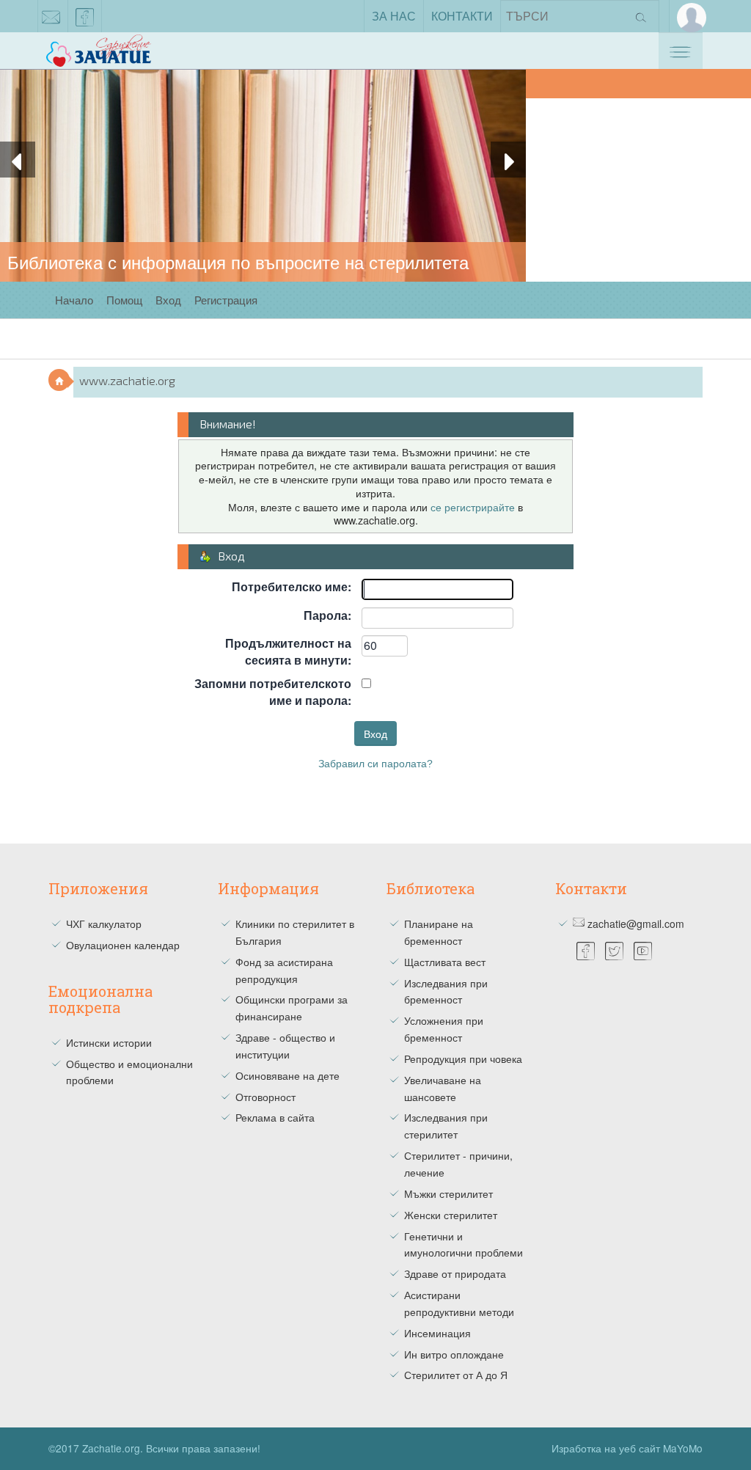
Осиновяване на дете (287, 1075)
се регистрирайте (473, 506)
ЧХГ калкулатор (104, 923)
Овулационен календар (123, 944)
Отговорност (265, 1096)
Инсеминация (437, 1332)
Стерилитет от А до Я (456, 1374)
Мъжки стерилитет (448, 1193)
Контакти (462, 15)
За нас (394, 15)
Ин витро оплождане (454, 1354)
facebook (85, 16)
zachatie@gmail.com (51, 16)
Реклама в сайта (275, 1117)
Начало (74, 299)
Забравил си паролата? (375, 763)
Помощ (124, 299)
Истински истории (109, 1042)
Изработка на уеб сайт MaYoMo (627, 1448)
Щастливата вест (445, 961)
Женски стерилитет (450, 1214)
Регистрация (225, 299)
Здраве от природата (455, 1273)
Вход (168, 299)
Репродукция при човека (463, 1058)
